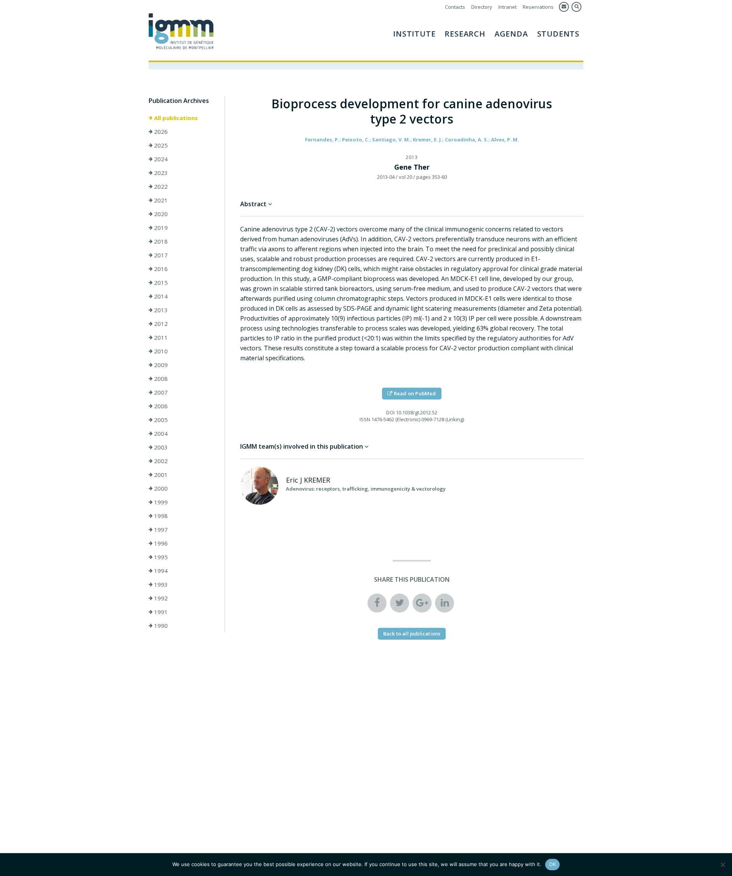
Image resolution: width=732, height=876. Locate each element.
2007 (160, 392)
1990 (160, 625)
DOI (390, 412)
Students (558, 34)
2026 (160, 131)
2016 (160, 269)
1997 (160, 529)
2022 (160, 186)
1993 (160, 584)
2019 (160, 227)
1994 (160, 570)
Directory (481, 6)
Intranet (507, 6)
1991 (160, 612)
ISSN (365, 419)
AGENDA (511, 34)
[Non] (722, 864)
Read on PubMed (414, 393)
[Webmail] (564, 7)
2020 (160, 214)
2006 (160, 406)
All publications (175, 118)
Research (465, 34)
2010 (160, 351)
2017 (160, 255)
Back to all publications (412, 633)
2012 (160, 323)
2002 (160, 461)
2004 (160, 433)
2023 (160, 172)
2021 (160, 200)
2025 (160, 145)
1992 (160, 598)
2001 (160, 474)
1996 (160, 543)
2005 (160, 420)
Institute (414, 34)
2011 (160, 337)
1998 (160, 516)
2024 (160, 159)
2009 (160, 365)
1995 (160, 557)
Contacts (455, 6)
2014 (160, 296)
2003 (160, 447)
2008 (160, 378)
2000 (160, 488)
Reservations (538, 6)
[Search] (576, 7)
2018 (160, 241)
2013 (160, 310)
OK (552, 864)
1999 (160, 502)
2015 (160, 282)
